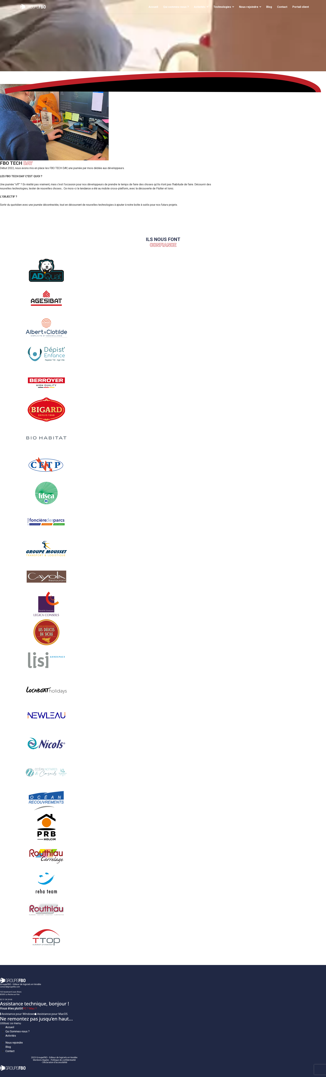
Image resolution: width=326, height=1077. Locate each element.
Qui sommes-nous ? (176, 6)
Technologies (222, 6)
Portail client (300, 6)
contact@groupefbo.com (10, 987)
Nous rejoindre (248, 6)
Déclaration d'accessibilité (54, 1062)
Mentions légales (41, 1060)
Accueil (153, 6)
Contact (282, 6)
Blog (269, 6)
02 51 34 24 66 (6, 999)
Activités (199, 6)
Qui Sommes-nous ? (17, 1031)
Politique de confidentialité (63, 1060)
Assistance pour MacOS (52, 1014)
